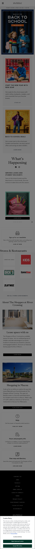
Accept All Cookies (17, 545)
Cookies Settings (17, 536)
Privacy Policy (14, 533)
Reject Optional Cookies (17, 541)
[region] (17, 532)
